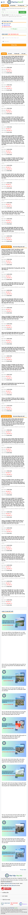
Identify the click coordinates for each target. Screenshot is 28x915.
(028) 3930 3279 (12, 885)
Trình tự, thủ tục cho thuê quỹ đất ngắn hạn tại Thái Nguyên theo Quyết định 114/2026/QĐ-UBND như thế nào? (14, 689)
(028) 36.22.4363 (8, 883)
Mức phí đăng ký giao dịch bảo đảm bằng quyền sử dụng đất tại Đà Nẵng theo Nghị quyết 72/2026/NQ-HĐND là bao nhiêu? (14, 737)
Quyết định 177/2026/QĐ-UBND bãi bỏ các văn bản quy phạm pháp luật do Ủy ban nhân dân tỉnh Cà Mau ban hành (13, 284)
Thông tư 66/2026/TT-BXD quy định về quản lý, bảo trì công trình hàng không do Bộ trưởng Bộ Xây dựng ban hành (13, 399)
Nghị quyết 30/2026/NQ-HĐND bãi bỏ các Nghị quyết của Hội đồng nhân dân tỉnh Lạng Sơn (13, 333)
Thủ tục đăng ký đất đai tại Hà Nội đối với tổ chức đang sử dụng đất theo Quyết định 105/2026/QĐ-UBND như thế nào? (14, 865)
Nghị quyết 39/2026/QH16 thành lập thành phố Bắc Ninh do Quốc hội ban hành (13, 384)
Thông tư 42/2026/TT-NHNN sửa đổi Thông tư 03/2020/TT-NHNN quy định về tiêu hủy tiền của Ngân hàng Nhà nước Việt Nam (13, 159)
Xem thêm (23, 869)
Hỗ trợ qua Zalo (7, 23)
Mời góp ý (14, 28)
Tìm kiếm (22, 12)
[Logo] (7, 876)
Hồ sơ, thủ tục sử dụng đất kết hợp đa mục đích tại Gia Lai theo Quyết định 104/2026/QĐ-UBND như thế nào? (14, 666)
